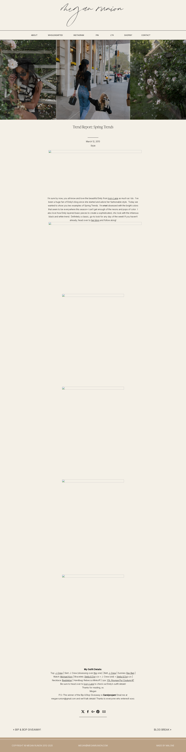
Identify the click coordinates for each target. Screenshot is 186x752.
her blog (95, 220)
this (95, 673)
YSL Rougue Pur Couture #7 (120, 680)
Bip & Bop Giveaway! (28, 729)
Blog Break (161, 729)
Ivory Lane (113, 198)
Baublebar (67, 680)
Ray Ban (130, 673)
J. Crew (59, 673)
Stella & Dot (89, 676)
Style (93, 145)
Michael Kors (66, 676)
